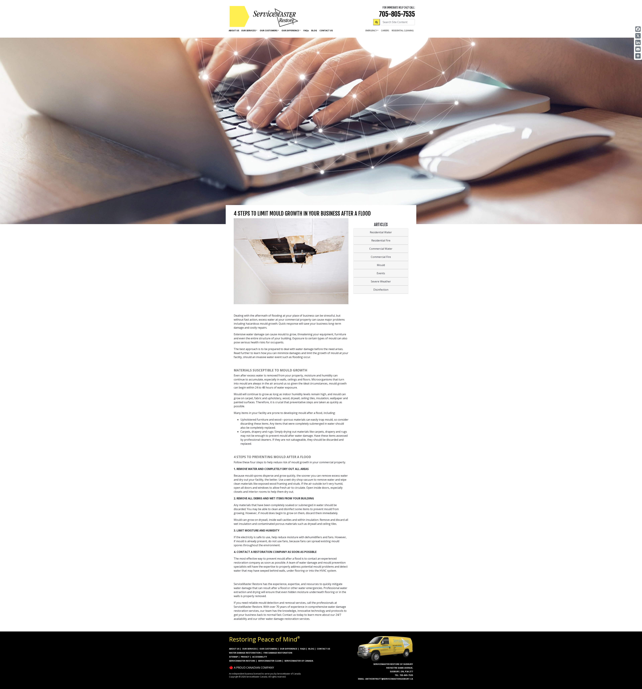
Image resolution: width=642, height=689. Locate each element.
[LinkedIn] (638, 42)
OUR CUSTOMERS (268, 648)
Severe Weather (381, 281)
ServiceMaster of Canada (298, 660)
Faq (306, 30)
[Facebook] (638, 29)
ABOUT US (234, 648)
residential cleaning (403, 30)
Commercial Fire (381, 257)
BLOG (311, 648)
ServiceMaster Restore (242, 660)
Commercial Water (380, 249)
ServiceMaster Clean (270, 660)
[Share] (638, 56)
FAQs (302, 648)
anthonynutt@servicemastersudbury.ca (389, 678)
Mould (381, 265)
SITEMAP (233, 656)
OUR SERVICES (249, 648)
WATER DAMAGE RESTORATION (245, 652)
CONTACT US (323, 648)
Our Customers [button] (268, 30)
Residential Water (381, 232)
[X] (638, 35)
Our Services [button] (248, 30)
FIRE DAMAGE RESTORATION (277, 652)
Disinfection (380, 289)
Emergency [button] (371, 30)
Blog (314, 30)
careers (385, 30)
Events (381, 273)
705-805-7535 (397, 14)
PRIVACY (245, 656)
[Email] (638, 49)
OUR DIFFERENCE (288, 648)
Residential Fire (380, 240)
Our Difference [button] (290, 30)
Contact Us (326, 30)
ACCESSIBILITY (259, 656)
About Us (234, 30)
